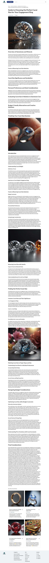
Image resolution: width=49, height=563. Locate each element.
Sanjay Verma (11, 15)
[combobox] (30, 2)
